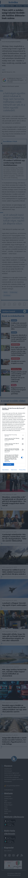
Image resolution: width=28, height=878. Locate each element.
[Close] (25, 408)
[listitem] (14, 435)
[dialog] (14, 439)
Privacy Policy (22, 469)
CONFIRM (8, 464)
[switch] (22, 439)
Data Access (14, 469)
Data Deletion (5, 469)
